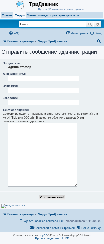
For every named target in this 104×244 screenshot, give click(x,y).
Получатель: (12, 63)
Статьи (7, 15)
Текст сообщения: (16, 110)
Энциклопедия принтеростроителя (53, 15)
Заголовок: (11, 97)
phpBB (43, 235)
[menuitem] (14, 33)
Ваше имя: (10, 85)
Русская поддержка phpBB (52, 238)
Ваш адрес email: (15, 73)
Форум (20, 15)
